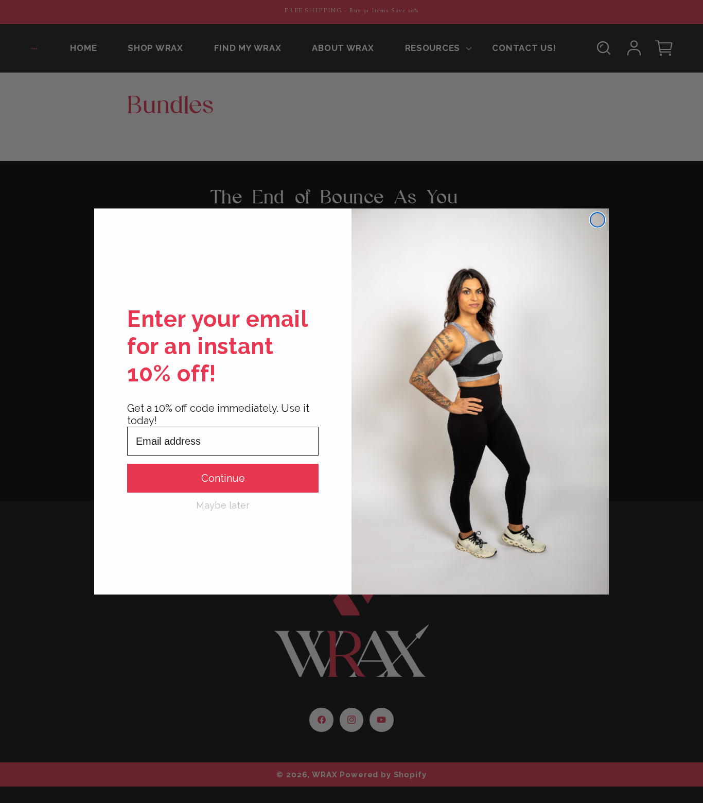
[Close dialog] (597, 220)
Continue (223, 478)
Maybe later (223, 505)
